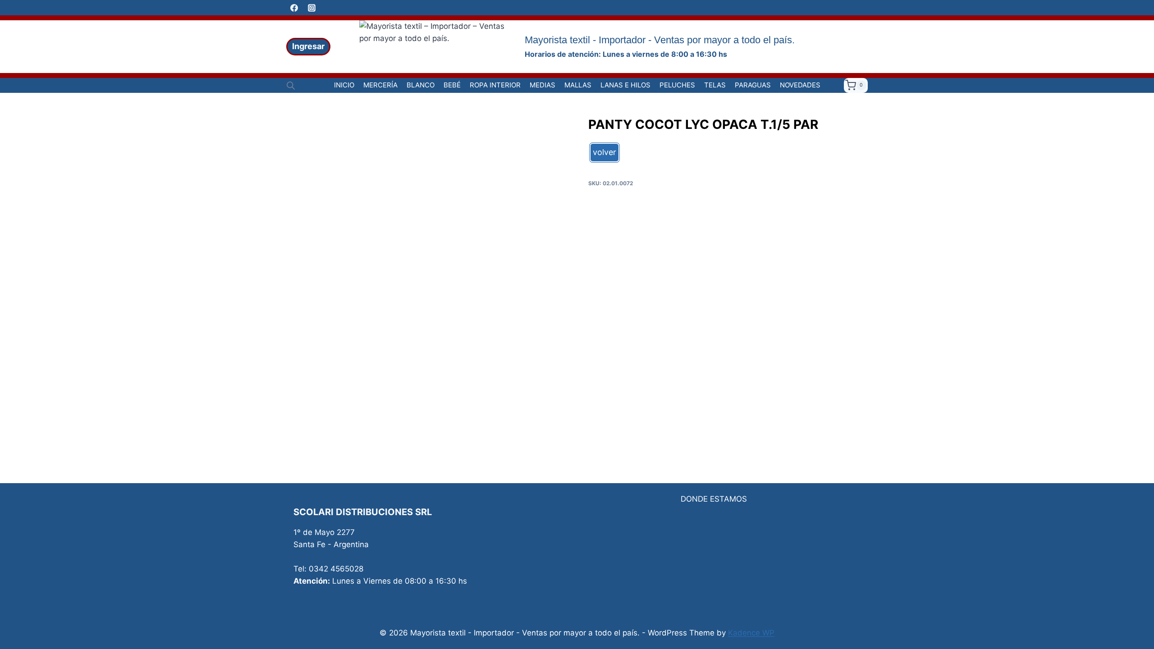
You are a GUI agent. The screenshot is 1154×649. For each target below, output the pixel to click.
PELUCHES (677, 85)
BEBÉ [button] (452, 85)
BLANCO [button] (421, 85)
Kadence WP (751, 632)
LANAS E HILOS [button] (625, 85)
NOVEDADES (800, 85)
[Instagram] (311, 7)
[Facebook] (294, 7)
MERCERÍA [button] (380, 85)
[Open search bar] (290, 86)
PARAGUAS (753, 85)
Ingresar (308, 46)
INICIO (344, 85)
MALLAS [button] (577, 85)
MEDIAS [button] (542, 85)
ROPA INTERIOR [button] (495, 85)
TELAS (715, 85)
